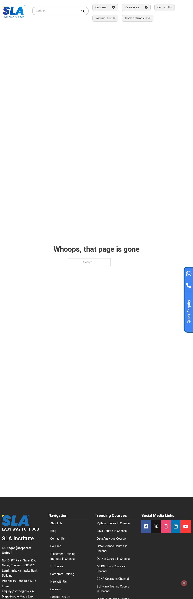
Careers (55, 589)
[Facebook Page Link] (146, 526)
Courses (55, 546)
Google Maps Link (21, 596)
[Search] (83, 11)
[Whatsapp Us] (189, 273)
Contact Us (164, 7)
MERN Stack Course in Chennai (111, 568)
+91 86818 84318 (24, 581)
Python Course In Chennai (113, 523)
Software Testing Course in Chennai (113, 589)
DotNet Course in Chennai (113, 559)
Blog (53, 531)
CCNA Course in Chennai (113, 579)
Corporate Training (62, 574)
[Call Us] (189, 284)
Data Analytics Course (111, 538)
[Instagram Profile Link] (166, 526)
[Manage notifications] (184, 583)
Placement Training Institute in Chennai (62, 556)
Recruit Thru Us (105, 18)
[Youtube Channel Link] (185, 526)
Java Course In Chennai (112, 531)
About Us (56, 523)
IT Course (56, 566)
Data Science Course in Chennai (112, 548)
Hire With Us (58, 581)
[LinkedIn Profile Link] (175, 526)
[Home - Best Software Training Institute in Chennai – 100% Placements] (14, 11)
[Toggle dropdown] (113, 7)
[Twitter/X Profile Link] (156, 526)
